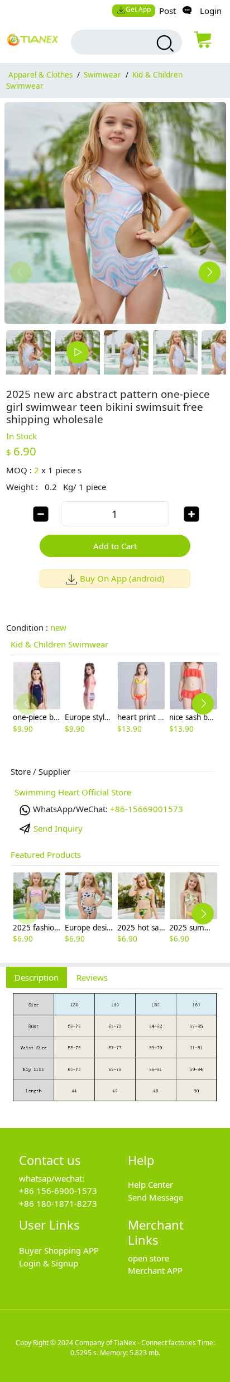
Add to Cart (115, 545)
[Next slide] (210, 272)
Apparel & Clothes (40, 75)
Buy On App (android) (122, 578)
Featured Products (46, 854)
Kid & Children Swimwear (59, 644)
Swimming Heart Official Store (73, 792)
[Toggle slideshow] (77, 352)
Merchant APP (155, 1270)
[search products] (163, 43)
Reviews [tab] (92, 977)
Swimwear (102, 75)
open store (148, 1258)
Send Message (155, 1197)
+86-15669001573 (146, 808)
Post (167, 10)
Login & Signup (48, 1263)
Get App (138, 9)
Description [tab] (37, 977)
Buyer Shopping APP (59, 1250)
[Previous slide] (21, 272)
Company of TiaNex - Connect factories (135, 1342)
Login (211, 10)
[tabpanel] (115, 1052)
